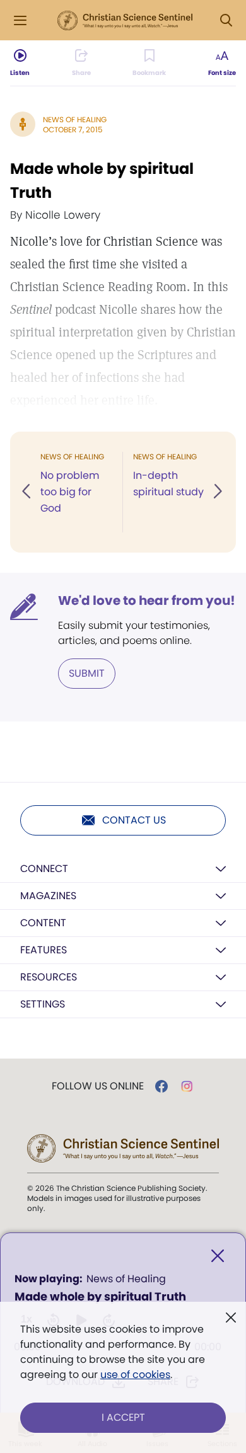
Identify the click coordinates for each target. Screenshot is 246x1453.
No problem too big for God (69, 491)
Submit (87, 673)
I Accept (123, 1417)
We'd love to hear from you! (146, 600)
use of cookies (135, 1374)
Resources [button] (48, 977)
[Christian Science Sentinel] (124, 21)
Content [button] (43, 923)
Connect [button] (44, 868)
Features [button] (43, 950)
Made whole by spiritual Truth (102, 180)
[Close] (217, 1256)
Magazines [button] (48, 895)
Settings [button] (42, 1004)
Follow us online (98, 1086)
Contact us (134, 820)
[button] (27, 492)
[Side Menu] (20, 20)
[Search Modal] (226, 20)
